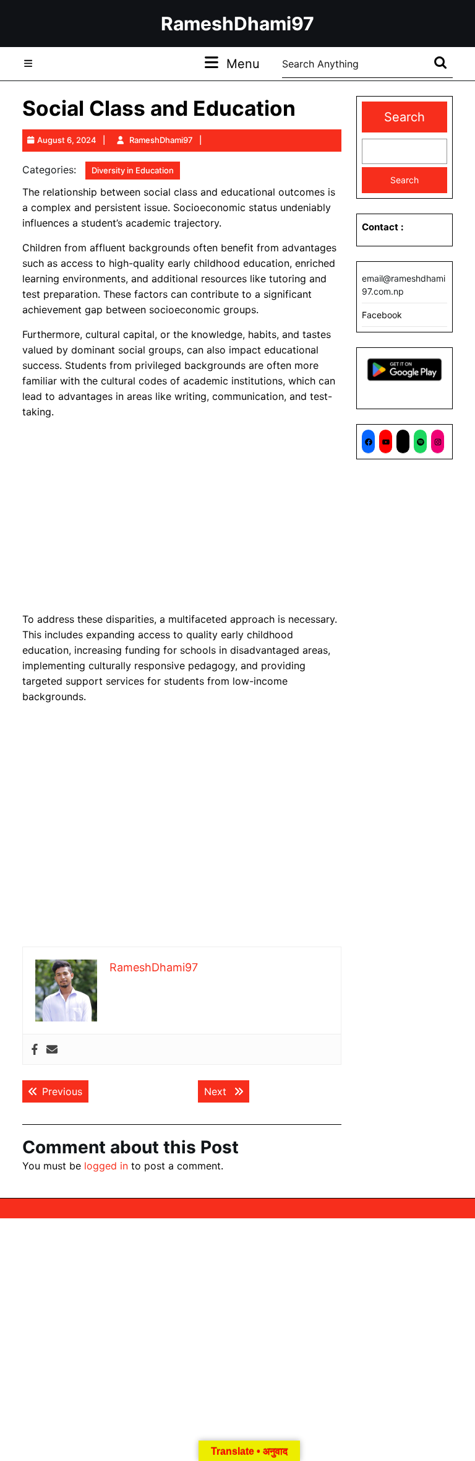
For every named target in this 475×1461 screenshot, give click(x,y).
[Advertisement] (181, 515)
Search (404, 117)
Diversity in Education (133, 170)
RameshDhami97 (237, 23)
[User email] (52, 1050)
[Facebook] (34, 1050)
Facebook (382, 315)
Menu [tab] (243, 63)
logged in (106, 1166)
